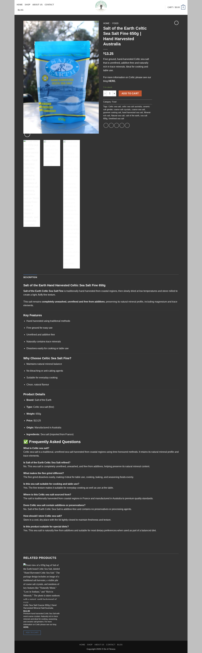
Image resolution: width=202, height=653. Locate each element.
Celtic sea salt (115, 106)
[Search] (162, 7)
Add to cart (130, 93)
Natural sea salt (118, 115)
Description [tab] (30, 277)
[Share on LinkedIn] (127, 125)
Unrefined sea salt (116, 118)
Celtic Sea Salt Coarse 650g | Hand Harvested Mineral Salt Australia (39, 606)
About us (37, 5)
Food (115, 23)
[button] (27, 134)
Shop (27, 5)
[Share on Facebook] (106, 125)
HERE (25, 627)
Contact (49, 5)
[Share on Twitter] (111, 125)
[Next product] (176, 23)
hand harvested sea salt (132, 112)
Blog (20, 10)
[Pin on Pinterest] (121, 125)
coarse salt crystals (122, 109)
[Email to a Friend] (116, 125)
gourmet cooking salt (112, 112)
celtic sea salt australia (132, 106)
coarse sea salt (138, 109)
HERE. (112, 81)
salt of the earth (132, 115)
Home (20, 5)
